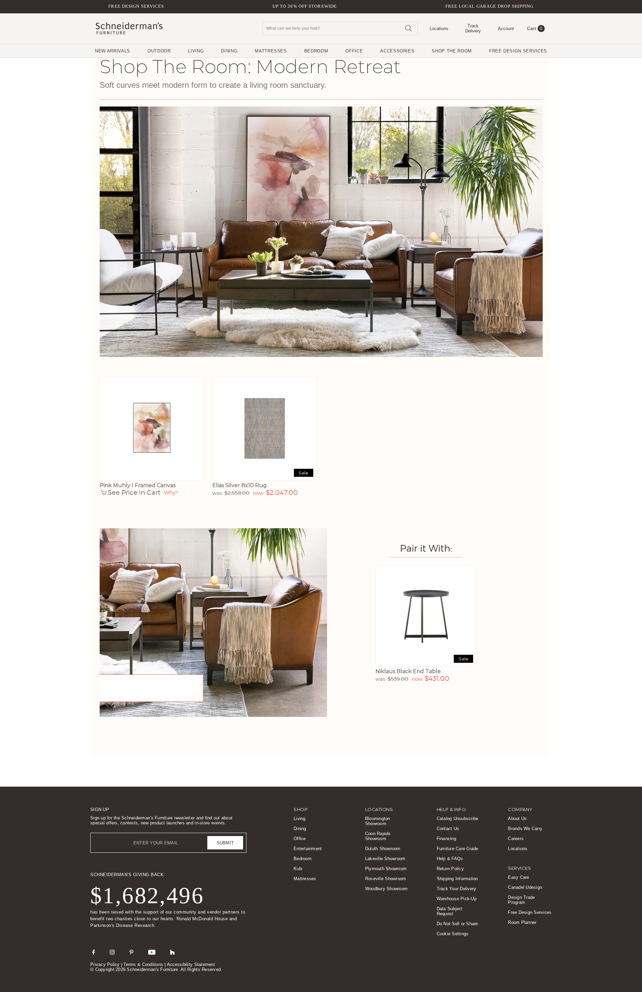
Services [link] (519, 868)
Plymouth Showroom (386, 868)
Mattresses (271, 50)
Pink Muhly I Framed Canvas (138, 485)
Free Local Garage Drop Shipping (489, 6)
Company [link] (520, 809)
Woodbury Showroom (386, 888)
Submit (225, 842)
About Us (517, 818)
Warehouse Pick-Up (456, 898)
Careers (516, 838)
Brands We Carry (525, 828)
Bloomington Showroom (377, 821)
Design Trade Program (521, 900)
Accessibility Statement (191, 964)
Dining (229, 50)
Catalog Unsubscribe (457, 818)
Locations (517, 848)
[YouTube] (151, 952)
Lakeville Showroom (385, 858)
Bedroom (316, 50)
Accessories (397, 50)
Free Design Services (136, 6)
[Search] (408, 28)
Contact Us (448, 828)
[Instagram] (112, 952)
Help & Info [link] (451, 809)
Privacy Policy (105, 964)
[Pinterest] (131, 952)
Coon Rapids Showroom (378, 836)
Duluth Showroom (383, 848)
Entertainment (308, 848)
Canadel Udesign (525, 887)
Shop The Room (451, 50)
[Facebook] (93, 952)
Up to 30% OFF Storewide (305, 6)
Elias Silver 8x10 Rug (239, 485)
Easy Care (518, 877)
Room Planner (522, 922)
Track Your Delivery (456, 888)
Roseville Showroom (385, 878)
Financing (446, 838)
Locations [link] (379, 809)
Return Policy (450, 868)
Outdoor (159, 50)
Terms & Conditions (143, 964)
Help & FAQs (450, 858)
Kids (298, 868)
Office (354, 50)
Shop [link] (301, 809)
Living (196, 50)
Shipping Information (457, 878)
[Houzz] (172, 952)
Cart (535, 28)
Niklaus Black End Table (408, 671)
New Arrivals (112, 50)
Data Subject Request (450, 911)
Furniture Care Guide (457, 848)
